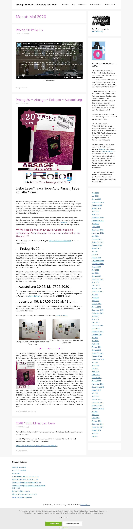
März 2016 (96, 328)
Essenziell (64, 518)
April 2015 (95, 344)
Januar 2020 (96, 276)
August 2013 (96, 390)
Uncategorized (22, 450)
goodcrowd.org (97, 31)
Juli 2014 (95, 362)
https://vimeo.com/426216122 (60, 241)
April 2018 (95, 301)
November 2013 (98, 384)
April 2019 (95, 282)
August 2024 (96, 208)
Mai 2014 (95, 368)
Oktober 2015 (97, 335)
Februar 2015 (96, 347)
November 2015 (97, 332)
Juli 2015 (95, 338)
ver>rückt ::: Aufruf (19, 470)
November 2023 (98, 218)
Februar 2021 (96, 258)
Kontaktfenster (107, 151)
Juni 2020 (95, 270)
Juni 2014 (95, 365)
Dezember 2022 (98, 230)
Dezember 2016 (97, 325)
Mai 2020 (95, 273)
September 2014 (98, 359)
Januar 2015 (96, 350)
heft (25, 411)
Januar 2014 (96, 381)
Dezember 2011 (97, 424)
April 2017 (95, 319)
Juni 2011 (95, 433)
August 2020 (96, 267)
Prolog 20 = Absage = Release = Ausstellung (49, 100)
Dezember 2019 (97, 279)
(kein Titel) (16, 473)
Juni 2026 (95, 193)
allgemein (21, 88)
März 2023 (96, 227)
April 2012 (95, 415)
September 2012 (98, 409)
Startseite (65, 4)
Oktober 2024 (97, 205)
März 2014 (96, 375)
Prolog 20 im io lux (29, 30)
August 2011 (96, 430)
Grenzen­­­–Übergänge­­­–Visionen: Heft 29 (26, 483)
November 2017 (97, 313)
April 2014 (95, 372)
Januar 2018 (96, 307)
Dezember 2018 (97, 291)
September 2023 (98, 221)
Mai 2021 (95, 254)
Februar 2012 (96, 421)
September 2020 (98, 264)
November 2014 (98, 353)
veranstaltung (32, 411)
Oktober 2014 (97, 356)
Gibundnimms (94, 4)
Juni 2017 (95, 316)
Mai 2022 (95, 236)
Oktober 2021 (97, 245)
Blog (73, 4)
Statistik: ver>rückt (19, 467)
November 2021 (97, 242)
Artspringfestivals (33, 296)
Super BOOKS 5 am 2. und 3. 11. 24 (25, 479)
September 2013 (98, 387)
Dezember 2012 (97, 402)
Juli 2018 (95, 295)
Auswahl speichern (72, 523)
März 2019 (96, 285)
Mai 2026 (95, 196)
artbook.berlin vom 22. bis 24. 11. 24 (25, 476)
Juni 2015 (95, 341)
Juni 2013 (95, 396)
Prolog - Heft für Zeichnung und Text (36, 4)
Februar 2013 (97, 399)
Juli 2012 (95, 412)
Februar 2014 (97, 378)
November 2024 (98, 202)
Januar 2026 (96, 199)
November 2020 (98, 261)
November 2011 (97, 427)
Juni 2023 (95, 224)
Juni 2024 (95, 211)
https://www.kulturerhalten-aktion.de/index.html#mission (36, 446)
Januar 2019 (96, 288)
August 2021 (96, 248)
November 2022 (98, 233)
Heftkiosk (81, 4)
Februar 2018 (96, 304)
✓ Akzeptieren (53, 523)
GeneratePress (85, 505)
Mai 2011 (95, 436)
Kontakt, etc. (109, 4)
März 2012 (95, 418)
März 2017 (95, 322)
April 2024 (95, 214)
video (26, 88)
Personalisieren (63, 528)
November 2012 (97, 405)
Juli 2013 (95, 393)
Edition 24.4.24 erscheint (21, 491)
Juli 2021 (95, 251)
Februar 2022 (97, 239)
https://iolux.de (61, 315)
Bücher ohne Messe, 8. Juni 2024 (24, 494)
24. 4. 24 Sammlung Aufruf (22, 497)
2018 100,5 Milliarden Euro (35, 423)
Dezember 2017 (97, 310)
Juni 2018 (95, 298)
